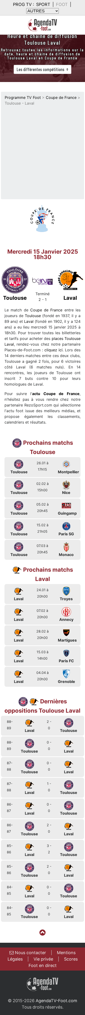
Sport (43, 4)
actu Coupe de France (56, 393)
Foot (62, 4)
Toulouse (33, 315)
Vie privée (43, 959)
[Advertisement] (42, 151)
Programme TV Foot (23, 97)
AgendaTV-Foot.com (56, 1000)
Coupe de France (61, 97)
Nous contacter (30, 952)
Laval (29, 321)
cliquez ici (53, 350)
